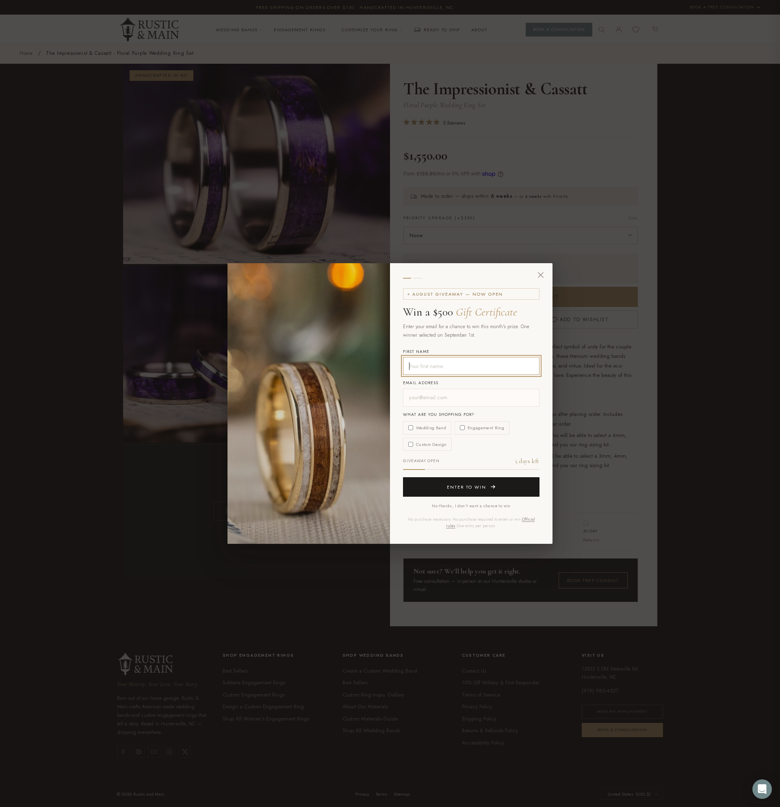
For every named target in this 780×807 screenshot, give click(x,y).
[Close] (541, 275)
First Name (416, 351)
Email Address (420, 383)
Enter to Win (467, 487)
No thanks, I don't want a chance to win (471, 506)
